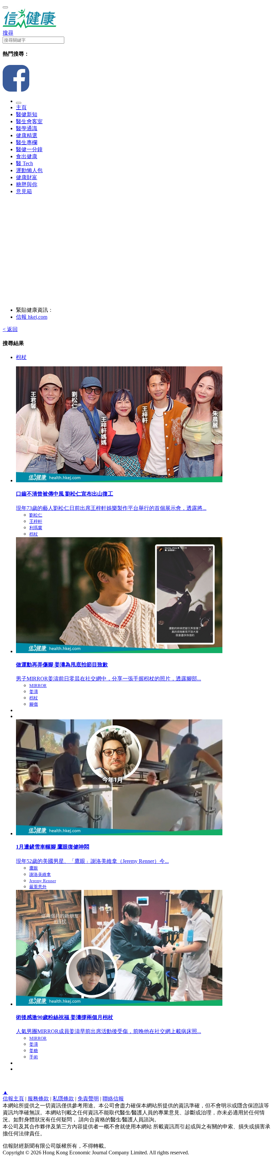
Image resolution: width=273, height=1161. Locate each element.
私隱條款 (63, 1098)
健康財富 (26, 177)
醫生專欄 (26, 142)
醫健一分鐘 (29, 149)
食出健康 (26, 156)
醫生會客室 (29, 121)
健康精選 (26, 135)
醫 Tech (24, 163)
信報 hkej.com (31, 317)
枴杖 (21, 357)
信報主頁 (13, 1098)
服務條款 (38, 1098)
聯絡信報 (113, 1098)
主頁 (21, 107)
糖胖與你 (26, 184)
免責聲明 (88, 1098)
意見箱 (24, 191)
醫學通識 (26, 128)
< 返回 (10, 329)
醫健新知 (26, 114)
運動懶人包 (29, 170)
